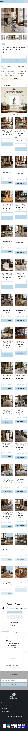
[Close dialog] (26, 353)
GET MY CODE (14, 371)
